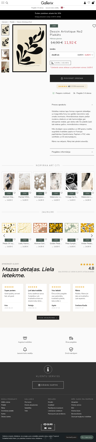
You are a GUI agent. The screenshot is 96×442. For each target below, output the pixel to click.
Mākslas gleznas (56, 39)
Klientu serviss (76, 405)
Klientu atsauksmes (31, 405)
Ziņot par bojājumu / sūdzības (81, 417)
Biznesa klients (76, 414)
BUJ (72, 408)
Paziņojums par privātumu (57, 414)
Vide (26, 411)
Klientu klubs (75, 411)
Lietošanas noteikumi (55, 411)
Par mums (28, 402)
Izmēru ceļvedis (61, 63)
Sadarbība (28, 408)
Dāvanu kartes (49, 385)
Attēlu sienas (5, 402)
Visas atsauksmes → (48, 318)
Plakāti (3, 405)
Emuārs (50, 402)
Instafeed (51, 405)
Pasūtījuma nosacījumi (55, 408)
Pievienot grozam (73, 78)
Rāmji (3, 408)
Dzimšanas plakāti (7, 411)
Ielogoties (74, 402)
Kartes (3, 414)
